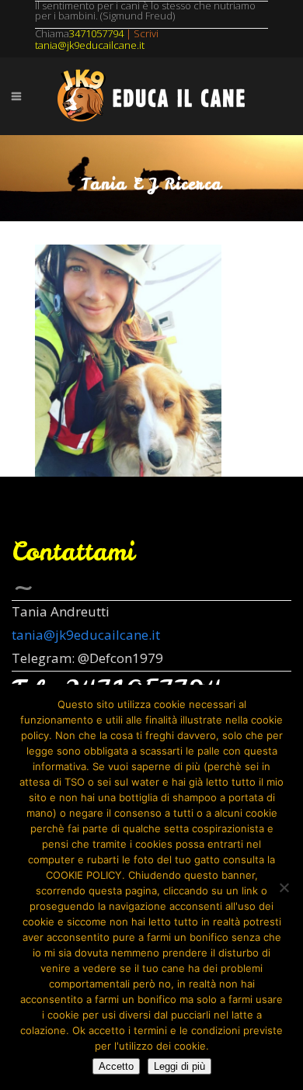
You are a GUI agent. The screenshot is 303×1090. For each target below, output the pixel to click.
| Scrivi (113, 33)
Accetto (116, 1066)
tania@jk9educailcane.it (86, 635)
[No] (283, 887)
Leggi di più (179, 1066)
